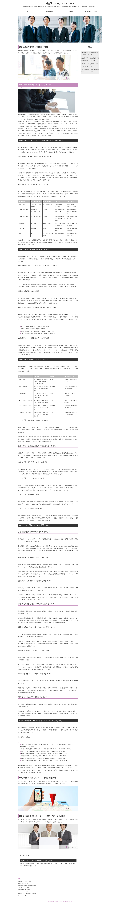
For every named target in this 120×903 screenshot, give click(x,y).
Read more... (72, 78)
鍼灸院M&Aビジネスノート (60, 3)
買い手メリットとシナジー (91, 11)
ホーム (28, 11)
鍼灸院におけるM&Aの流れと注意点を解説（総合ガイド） (89, 53)
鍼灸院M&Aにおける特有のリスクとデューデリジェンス (89, 65)
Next (99, 29)
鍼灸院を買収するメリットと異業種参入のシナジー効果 (90, 71)
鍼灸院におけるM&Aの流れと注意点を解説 (36, 861)
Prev (20, 29)
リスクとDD (70, 11)
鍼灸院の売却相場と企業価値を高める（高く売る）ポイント (90, 59)
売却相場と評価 (49, 11)
